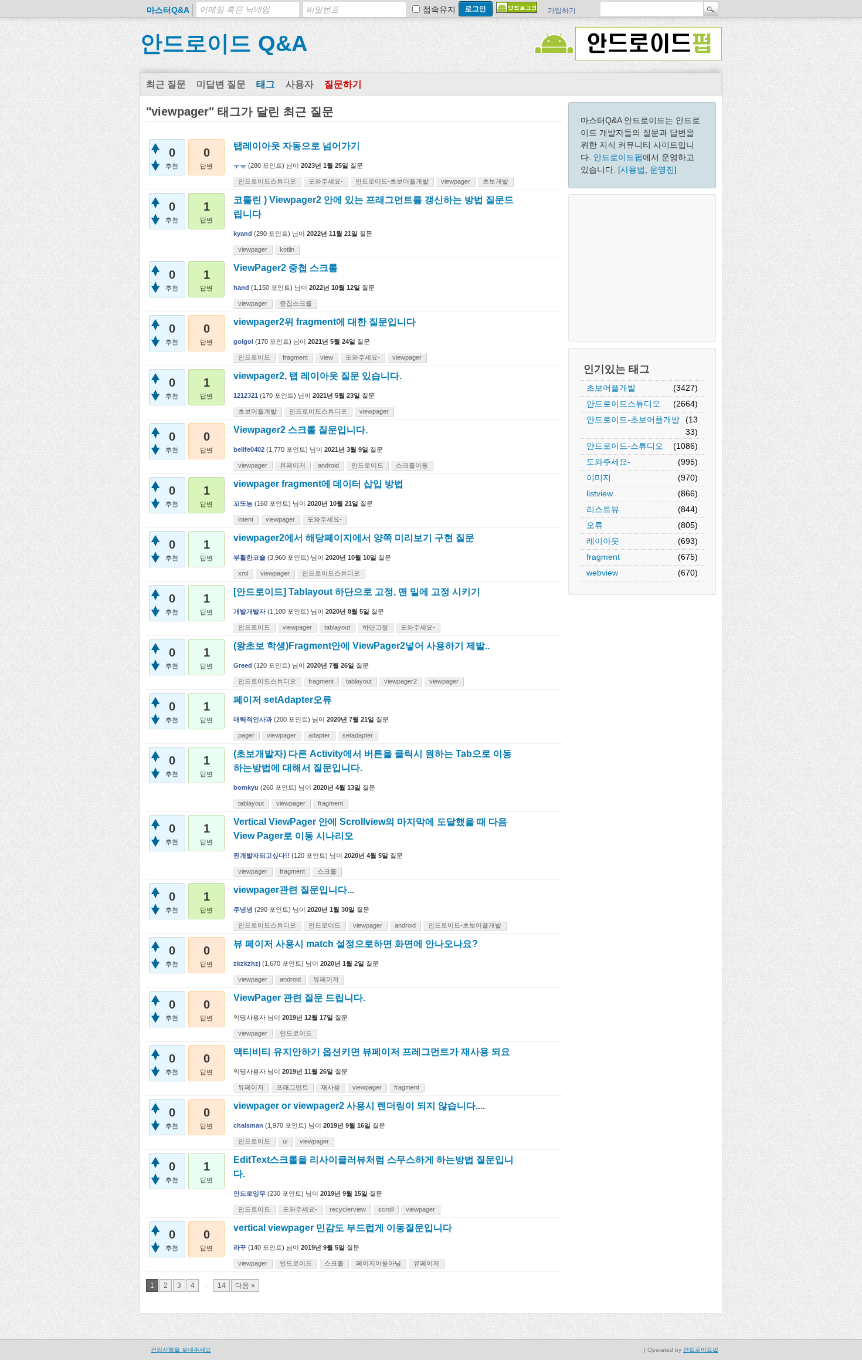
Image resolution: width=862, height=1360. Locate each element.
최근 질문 (166, 84)
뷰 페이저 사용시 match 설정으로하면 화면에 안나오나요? (355, 944)
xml (243, 573)
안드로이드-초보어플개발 (633, 419)
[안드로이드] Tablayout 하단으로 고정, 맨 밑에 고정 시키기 (356, 592)
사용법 (632, 169)
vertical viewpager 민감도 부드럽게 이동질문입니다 (342, 1228)
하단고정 (375, 627)
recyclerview (348, 1209)
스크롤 (327, 871)
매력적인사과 (252, 719)
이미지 (598, 477)
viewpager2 (400, 681)
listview (599, 493)
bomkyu (246, 787)
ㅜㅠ (239, 165)
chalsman (248, 1125)
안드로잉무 (249, 1193)
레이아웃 (602, 541)
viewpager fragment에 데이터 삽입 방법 (318, 484)
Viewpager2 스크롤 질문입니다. (300, 430)
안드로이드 (254, 357)
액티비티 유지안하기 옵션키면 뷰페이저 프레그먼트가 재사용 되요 (371, 1052)
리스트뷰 (602, 509)
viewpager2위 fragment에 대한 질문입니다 (324, 322)
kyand (242, 233)
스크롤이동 (412, 465)
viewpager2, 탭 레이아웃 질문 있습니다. (317, 376)
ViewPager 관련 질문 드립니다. (299, 998)
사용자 (300, 84)
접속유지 (439, 9)
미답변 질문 (221, 84)
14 (222, 1285)
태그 (265, 84)
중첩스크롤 (296, 303)
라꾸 (239, 1247)
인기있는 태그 (616, 369)
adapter (319, 735)
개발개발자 (249, 611)
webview (602, 572)
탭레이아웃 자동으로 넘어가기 (296, 146)
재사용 (330, 1087)
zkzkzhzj (246, 963)
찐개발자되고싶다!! (261, 855)
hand (241, 287)
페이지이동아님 (378, 1263)
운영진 (662, 169)
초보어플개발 (611, 388)
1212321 (245, 395)
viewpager (455, 181)
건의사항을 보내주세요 (181, 1350)
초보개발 (495, 181)
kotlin (287, 249)
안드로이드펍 (618, 157)
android (328, 465)
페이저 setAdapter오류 (282, 700)
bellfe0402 (248, 449)
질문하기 (343, 84)
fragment (603, 556)
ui (285, 1141)
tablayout (337, 627)
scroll (385, 1209)
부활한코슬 (249, 557)
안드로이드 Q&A (223, 43)
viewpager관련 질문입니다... (293, 890)
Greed (242, 665)
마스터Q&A (168, 10)
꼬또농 (243, 503)
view (326, 357)
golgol (243, 341)
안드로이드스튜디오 (623, 403)
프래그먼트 (292, 1087)
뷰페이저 (293, 465)
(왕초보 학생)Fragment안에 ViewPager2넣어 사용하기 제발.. (361, 646)
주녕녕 (243, 909)
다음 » (245, 1285)
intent (245, 519)
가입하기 (562, 10)
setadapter (357, 735)
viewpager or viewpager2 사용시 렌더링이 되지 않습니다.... (359, 1106)
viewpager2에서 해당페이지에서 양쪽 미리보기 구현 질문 (353, 538)
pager (246, 735)
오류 (594, 525)
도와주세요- (608, 461)
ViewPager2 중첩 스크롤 (285, 268)
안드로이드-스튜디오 (624, 446)
